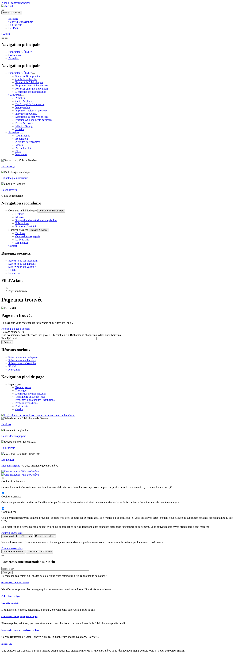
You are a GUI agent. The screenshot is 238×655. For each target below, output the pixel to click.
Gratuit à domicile (10, 603)
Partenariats (21, 406)
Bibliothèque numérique (14, 177)
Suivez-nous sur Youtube (22, 266)
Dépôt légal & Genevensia (29, 104)
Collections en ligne (11, 596)
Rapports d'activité (25, 226)
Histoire (19, 213)
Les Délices (14, 28)
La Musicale (15, 24)
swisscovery (8, 166)
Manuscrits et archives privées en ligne (20, 630)
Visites (19, 144)
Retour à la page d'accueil (15, 328)
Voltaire (19, 129)
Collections (14, 55)
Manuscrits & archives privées (31, 116)
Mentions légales (10, 465)
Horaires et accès (12, 12)
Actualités (13, 58)
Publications (22, 223)
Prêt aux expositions (26, 402)
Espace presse (23, 387)
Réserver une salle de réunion (31, 88)
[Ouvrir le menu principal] (6, 38)
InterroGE (6, 643)
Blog (18, 151)
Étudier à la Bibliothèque (29, 82)
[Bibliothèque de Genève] (7, 6)
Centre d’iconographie (20, 21)
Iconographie (22, 107)
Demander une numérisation (30, 91)
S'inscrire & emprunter (27, 76)
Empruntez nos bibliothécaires (31, 85)
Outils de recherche (26, 79)
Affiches (20, 98)
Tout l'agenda (22, 135)
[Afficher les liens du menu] (33, 73)
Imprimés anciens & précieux (31, 110)
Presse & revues (24, 123)
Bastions (13, 18)
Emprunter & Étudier (20, 51)
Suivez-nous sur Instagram (22, 260)
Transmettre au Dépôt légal (30, 396)
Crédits (19, 409)
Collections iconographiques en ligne (19, 616)
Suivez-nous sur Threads (22, 263)
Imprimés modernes (26, 113)
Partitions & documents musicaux (33, 119)
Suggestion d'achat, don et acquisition (36, 220)
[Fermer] (2, 555)
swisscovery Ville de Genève (15, 582)
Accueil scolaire (24, 148)
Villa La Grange (24, 126)
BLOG (12, 269)
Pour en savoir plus (11, 532)
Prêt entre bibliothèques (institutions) (35, 399)
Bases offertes (9, 189)
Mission (19, 217)
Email (4, 338)
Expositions (21, 138)
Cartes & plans (23, 101)
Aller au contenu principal (15, 2)
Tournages (21, 390)
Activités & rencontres (27, 141)
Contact (5, 34)
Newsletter (21, 154)
